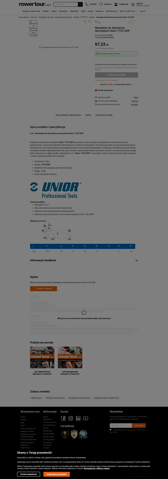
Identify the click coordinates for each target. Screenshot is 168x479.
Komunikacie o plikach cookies (96, 468)
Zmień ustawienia (28, 474)
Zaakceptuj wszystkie (57, 474)
